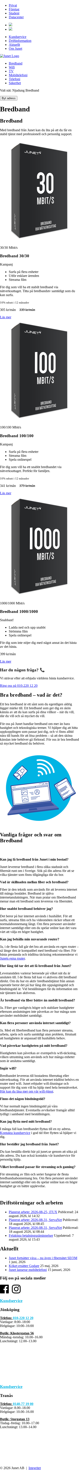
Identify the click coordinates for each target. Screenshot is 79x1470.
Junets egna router (12, 958)
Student (14, 13)
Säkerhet (15, 83)
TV (11, 71)
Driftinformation (20, 41)
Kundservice (17, 37)
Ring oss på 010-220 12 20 (19, 685)
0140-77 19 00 (23, 1404)
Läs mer (5, 317)
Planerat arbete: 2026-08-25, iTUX (33, 1212)
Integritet (35, 1468)
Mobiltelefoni (18, 75)
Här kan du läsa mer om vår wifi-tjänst (26, 1091)
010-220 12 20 (23, 1318)
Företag (14, 9)
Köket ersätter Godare (24, 1266)
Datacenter (16, 17)
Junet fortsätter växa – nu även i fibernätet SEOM (43, 1258)
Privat (13, 5)
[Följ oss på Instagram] (16, 1292)
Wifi (12, 67)
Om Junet (15, 48)
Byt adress (9, 98)
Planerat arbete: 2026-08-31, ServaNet (35, 1220)
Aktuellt (14, 44)
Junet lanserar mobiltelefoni (28, 1270)
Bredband (15, 63)
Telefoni (14, 79)
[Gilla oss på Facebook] (4, 1292)
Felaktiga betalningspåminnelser (31, 1235)
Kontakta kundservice (15, 1133)
